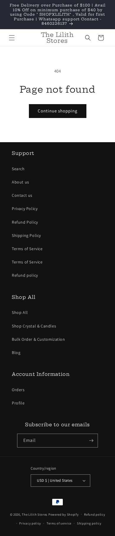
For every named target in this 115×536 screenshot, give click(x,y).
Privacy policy (30, 523)
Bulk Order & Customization (38, 339)
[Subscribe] (91, 441)
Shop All (20, 312)
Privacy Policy (24, 208)
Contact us (22, 195)
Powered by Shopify (63, 514)
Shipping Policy (26, 235)
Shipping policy (89, 523)
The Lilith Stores (34, 514)
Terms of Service (27, 248)
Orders (18, 389)
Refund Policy (25, 222)
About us (20, 182)
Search (18, 168)
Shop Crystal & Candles (34, 326)
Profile (18, 403)
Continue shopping (58, 111)
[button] (11, 37)
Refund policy (25, 275)
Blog (16, 352)
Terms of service (59, 523)
